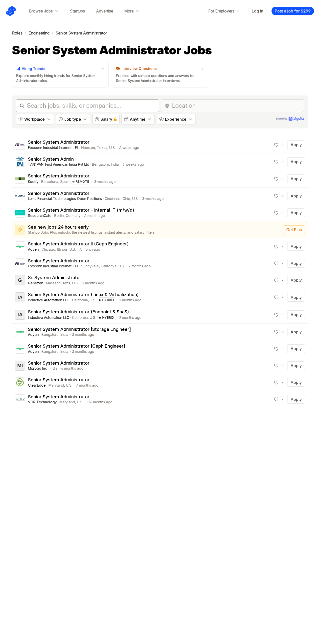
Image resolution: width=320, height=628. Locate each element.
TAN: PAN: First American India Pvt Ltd (58, 164)
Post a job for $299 (293, 10)
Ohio (126, 198)
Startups (77, 10)
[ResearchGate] (20, 213)
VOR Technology (42, 402)
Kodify (33, 181)
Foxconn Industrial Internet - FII (53, 147)
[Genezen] (20, 280)
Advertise (104, 10)
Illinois (62, 249)
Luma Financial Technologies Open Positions (65, 198)
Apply (296, 144)
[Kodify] (20, 179)
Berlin (59, 215)
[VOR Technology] (20, 399)
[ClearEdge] (20, 382)
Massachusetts (58, 283)
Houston (88, 147)
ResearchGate (40, 215)
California (108, 266)
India (115, 164)
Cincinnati (112, 198)
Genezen (35, 283)
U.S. (112, 147)
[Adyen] (20, 246)
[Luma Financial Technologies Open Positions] (20, 196)
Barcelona (49, 181)
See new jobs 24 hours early (58, 227)
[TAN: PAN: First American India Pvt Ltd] (20, 162)
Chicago (48, 249)
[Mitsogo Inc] (20, 366)
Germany (73, 215)
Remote (82, 181)
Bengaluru (100, 164)
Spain (65, 181)
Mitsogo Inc (37, 368)
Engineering (39, 32)
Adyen (33, 249)
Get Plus (294, 229)
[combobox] (236, 106)
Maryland (56, 385)
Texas (102, 147)
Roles (17, 32)
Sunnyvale (90, 266)
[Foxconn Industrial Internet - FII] (20, 145)
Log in (257, 10)
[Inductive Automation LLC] (20, 297)
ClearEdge (37, 385)
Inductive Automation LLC (48, 300)
